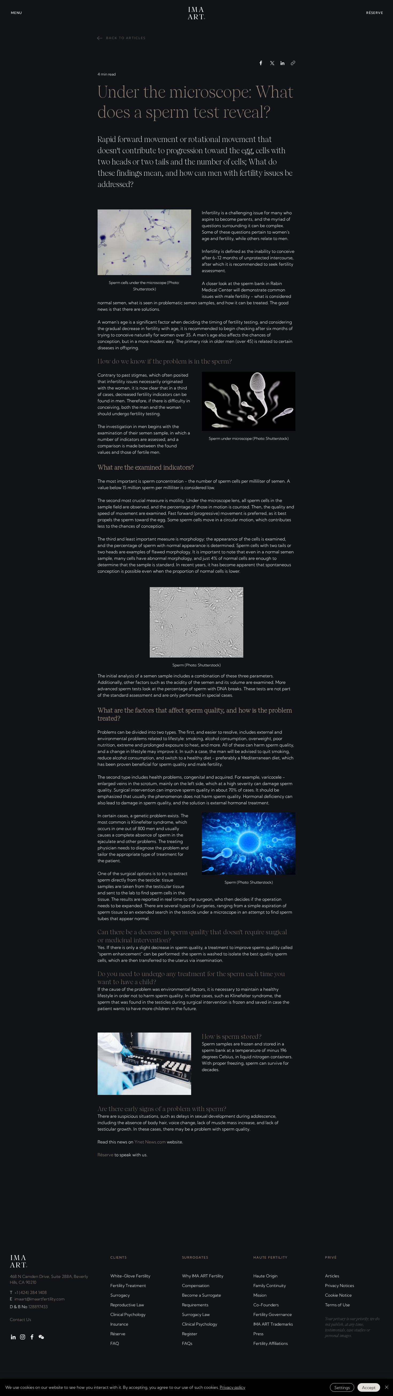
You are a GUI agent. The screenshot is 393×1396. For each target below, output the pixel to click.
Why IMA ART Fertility (202, 1275)
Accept (369, 1387)
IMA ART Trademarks (273, 1324)
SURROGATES (195, 1257)
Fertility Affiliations (270, 1343)
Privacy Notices (339, 1285)
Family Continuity (269, 1285)
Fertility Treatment (128, 1285)
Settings (342, 1387)
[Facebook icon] (32, 1337)
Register (189, 1333)
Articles (332, 1275)
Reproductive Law (127, 1304)
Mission (260, 1295)
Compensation (195, 1285)
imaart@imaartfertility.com (39, 1298)
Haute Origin (265, 1275)
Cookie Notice (338, 1295)
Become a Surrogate (201, 1295)
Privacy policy (232, 1387)
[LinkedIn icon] (13, 1337)
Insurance (119, 1324)
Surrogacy (120, 1295)
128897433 (38, 1306)
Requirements (195, 1304)
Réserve (117, 1333)
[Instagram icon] (22, 1337)
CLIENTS (118, 1257)
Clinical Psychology (127, 1314)
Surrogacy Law (196, 1314)
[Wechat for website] (41, 1337)
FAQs (187, 1343)
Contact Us (20, 1319)
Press (258, 1333)
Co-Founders (266, 1304)
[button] (20, 12)
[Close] (386, 1387)
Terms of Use (337, 1304)
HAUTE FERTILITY (270, 1257)
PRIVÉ (331, 1257)
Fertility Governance (272, 1314)
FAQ (114, 1343)
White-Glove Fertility (130, 1275)
